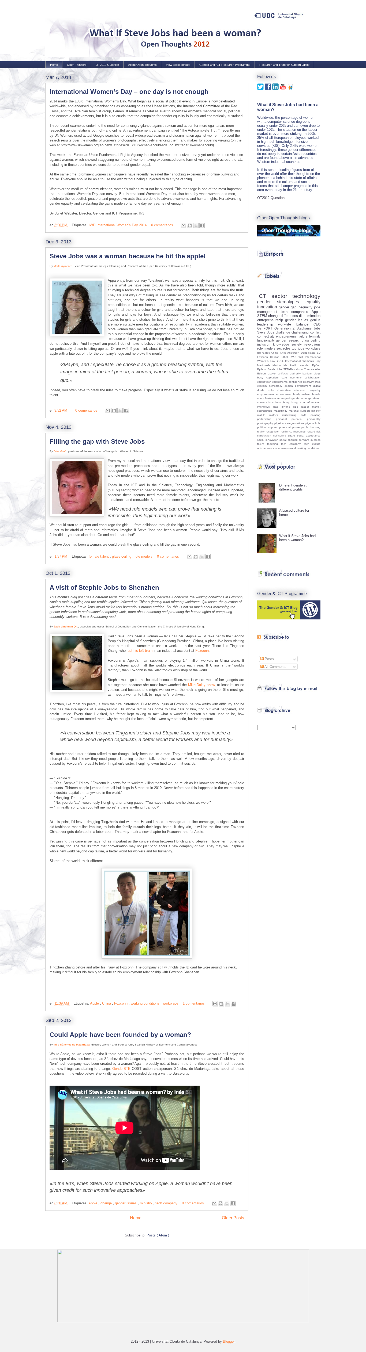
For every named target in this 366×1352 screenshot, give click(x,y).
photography (265, 423)
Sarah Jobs (275, 369)
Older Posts (233, 1218)
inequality (306, 307)
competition (264, 381)
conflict (315, 332)
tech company (166, 1203)
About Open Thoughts (142, 64)
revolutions (312, 344)
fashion (306, 394)
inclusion (265, 344)
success (315, 439)
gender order (300, 398)
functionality (266, 340)
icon (303, 402)
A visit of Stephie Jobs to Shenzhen (104, 587)
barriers (308, 373)
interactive (265, 406)
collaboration (312, 377)
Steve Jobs (266, 332)
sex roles (284, 348)
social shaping (289, 439)
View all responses (178, 64)
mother (275, 414)
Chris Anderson (290, 352)
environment (284, 394)
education (302, 390)
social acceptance (309, 435)
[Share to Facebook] (202, 225)
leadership (267, 324)
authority (296, 373)
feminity (314, 336)
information (313, 402)
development (304, 385)
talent (262, 443)
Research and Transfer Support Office (284, 64)
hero (279, 402)
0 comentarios (162, 225)
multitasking (291, 414)
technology (306, 296)
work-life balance (295, 324)
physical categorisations (289, 423)
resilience (287, 431)
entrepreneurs (287, 336)
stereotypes (291, 302)
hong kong (291, 402)
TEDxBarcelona (293, 369)
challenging (301, 332)
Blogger (228, 1341)
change (106, 1203)
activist (273, 373)
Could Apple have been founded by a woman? (120, 1034)
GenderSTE (121, 1069)
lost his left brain (139, 651)
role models (144, 556)
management (269, 312)
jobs (317, 307)
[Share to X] (196, 225)
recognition (273, 431)
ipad (277, 406)
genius (315, 320)
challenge (284, 332)
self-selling (280, 435)
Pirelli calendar (301, 365)
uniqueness (264, 448)
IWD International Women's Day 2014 (118, 225)
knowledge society (288, 344)
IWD (294, 356)
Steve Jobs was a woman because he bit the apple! (128, 256)
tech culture (312, 443)
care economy (293, 377)
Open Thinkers (77, 64)
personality (313, 419)
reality (261, 431)
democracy (276, 385)
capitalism (274, 377)
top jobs (298, 348)
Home (54, 64)
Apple (95, 1003)
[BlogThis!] (189, 225)
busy (261, 377)
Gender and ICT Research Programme (224, 64)
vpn (275, 448)
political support (268, 427)
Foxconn (202, 651)
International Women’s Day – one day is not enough (129, 91)
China (107, 1003)
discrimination (309, 316)
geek (288, 398)
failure (303, 336)
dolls (272, 390)
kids (297, 406)
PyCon (316, 365)
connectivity (266, 336)
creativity (309, 381)
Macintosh (264, 365)
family (297, 394)
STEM (262, 316)
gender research (289, 340)
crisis (317, 381)
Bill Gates (264, 352)
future (281, 398)
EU (318, 352)
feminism (271, 398)
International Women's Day (302, 360)
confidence (296, 381)
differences (290, 316)
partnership (266, 419)
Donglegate (309, 352)
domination (285, 390)
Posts (269, 659)
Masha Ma (281, 365)
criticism (263, 385)
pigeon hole (313, 423)
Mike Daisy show (201, 685)
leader (306, 406)
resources (300, 431)
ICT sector (274, 296)
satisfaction (265, 435)
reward (311, 431)
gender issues (126, 1203)
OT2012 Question (107, 64)
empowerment (266, 394)
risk (318, 431)
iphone (287, 406)
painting (315, 414)
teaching (274, 443)
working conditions (145, 1003)
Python (262, 369)
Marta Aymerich (63, 266)
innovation (268, 307)
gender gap (288, 307)
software (305, 439)
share (292, 435)
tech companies (296, 312)
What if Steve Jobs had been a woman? (297, 538)
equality (312, 302)
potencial (285, 427)
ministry (146, 1203)
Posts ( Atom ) (158, 1235)
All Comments (275, 667)
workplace (171, 1003)
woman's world (287, 448)
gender (267, 302)
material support (300, 410)
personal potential (291, 419)
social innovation (268, 439)
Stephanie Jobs (309, 328)
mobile (263, 414)
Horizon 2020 (280, 356)
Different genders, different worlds (293, 487)
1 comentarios (194, 1003)
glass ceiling (122, 556)
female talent (99, 556)
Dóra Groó (60, 451)
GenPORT (265, 328)
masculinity (281, 410)
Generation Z (285, 328)
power (297, 427)
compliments (280, 381)
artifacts (284, 373)
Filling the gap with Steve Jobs (97, 441)
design (290, 385)
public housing (310, 427)
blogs (317, 373)
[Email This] (183, 225)
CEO (316, 324)
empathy (315, 390)
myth (306, 414)
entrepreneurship (271, 320)
